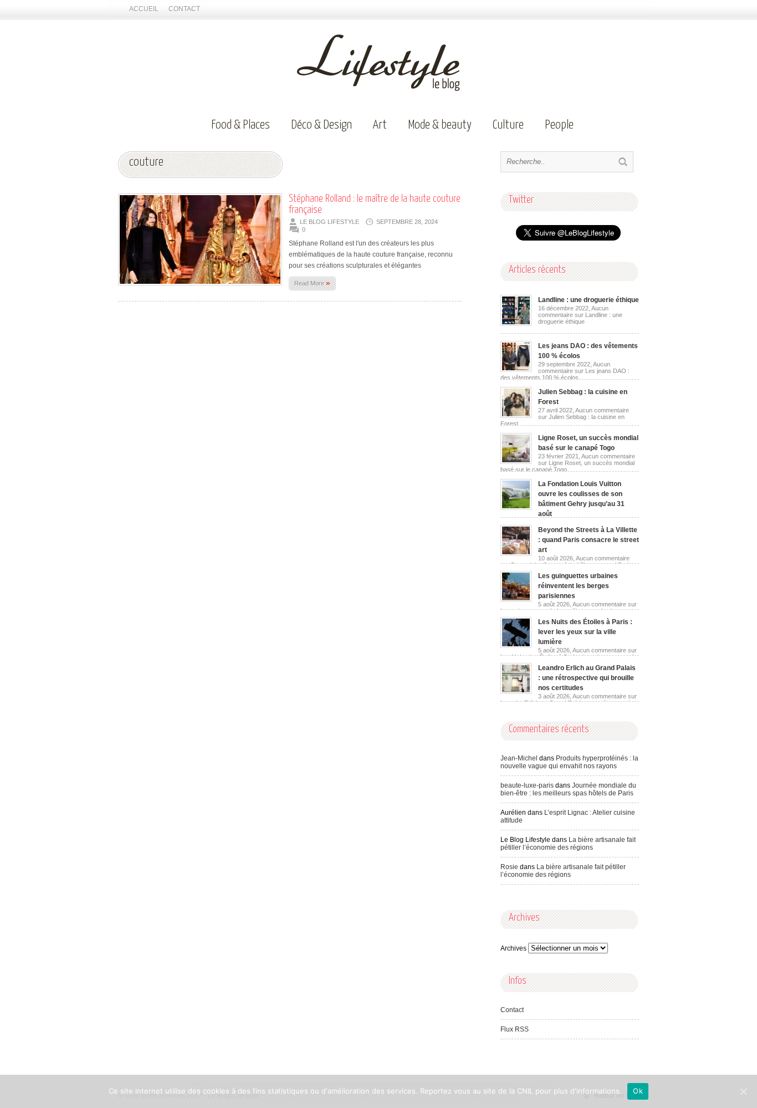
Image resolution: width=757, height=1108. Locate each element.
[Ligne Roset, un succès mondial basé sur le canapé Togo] (515, 462)
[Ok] (743, 1091)
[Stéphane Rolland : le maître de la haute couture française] (200, 289)
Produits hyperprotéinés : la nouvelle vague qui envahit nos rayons (569, 762)
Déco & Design (321, 125)
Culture (508, 125)
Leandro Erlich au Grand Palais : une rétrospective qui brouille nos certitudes (587, 678)
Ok (638, 1090)
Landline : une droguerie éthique (588, 300)
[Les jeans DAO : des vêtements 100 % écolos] (515, 370)
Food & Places (240, 125)
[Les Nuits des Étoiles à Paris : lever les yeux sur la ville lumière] (515, 646)
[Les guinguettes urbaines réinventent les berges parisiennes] (515, 600)
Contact (184, 9)
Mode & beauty (440, 125)
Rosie (509, 867)
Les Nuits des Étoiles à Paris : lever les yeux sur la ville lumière (585, 632)
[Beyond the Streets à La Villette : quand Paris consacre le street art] (515, 554)
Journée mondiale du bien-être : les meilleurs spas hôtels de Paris (568, 789)
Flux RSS (514, 1029)
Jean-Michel (519, 758)
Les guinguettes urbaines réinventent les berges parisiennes (578, 586)
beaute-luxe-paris (527, 785)
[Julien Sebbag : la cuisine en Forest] (515, 416)
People (559, 125)
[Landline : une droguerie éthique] (515, 324)
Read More (312, 282)
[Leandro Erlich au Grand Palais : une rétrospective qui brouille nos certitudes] (515, 692)
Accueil (143, 9)
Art (380, 125)
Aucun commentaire (580, 315)
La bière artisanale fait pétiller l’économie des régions (568, 843)
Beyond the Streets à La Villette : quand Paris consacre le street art (588, 540)
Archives (513, 948)
